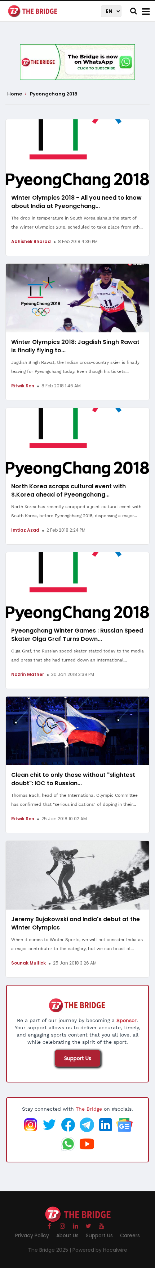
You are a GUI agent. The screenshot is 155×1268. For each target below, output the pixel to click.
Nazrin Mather (27, 674)
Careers (130, 1235)
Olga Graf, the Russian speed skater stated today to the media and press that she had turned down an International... (77, 655)
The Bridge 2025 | (50, 1250)
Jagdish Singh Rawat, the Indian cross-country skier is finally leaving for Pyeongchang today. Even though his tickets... (75, 367)
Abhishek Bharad (31, 241)
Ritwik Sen (22, 386)
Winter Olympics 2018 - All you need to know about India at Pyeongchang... (76, 201)
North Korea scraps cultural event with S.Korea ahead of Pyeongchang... (68, 490)
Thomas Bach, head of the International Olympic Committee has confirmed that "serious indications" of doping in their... (74, 800)
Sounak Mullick (28, 963)
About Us (67, 1235)
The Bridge (89, 1109)
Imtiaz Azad (25, 530)
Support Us (77, 1058)
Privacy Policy (32, 1235)
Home (15, 94)
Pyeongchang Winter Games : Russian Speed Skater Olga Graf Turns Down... (77, 634)
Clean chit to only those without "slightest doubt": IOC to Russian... (73, 779)
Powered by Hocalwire (99, 1250)
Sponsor (126, 1020)
